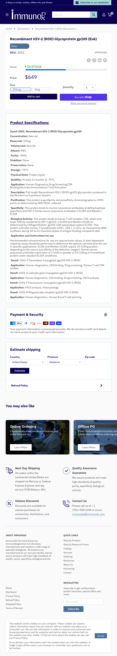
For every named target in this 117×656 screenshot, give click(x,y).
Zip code (90, 356)
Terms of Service (14, 608)
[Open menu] (7, 14)
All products (23, 28)
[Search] (93, 14)
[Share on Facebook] (89, 60)
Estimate (19, 370)
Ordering (67, 556)
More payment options (83, 103)
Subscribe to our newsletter (94, 2)
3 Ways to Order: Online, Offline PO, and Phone (29, 2)
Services (67, 552)
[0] (109, 14)
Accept (100, 635)
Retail (9, 588)
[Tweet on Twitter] (100, 60)
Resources (68, 560)
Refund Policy (19, 385)
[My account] (103, 14)
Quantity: (68, 87)
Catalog (67, 548)
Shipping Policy (13, 604)
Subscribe (73, 609)
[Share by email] (105, 60)
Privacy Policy (13, 596)
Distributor (11, 592)
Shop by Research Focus (76, 544)
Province (53, 356)
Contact (67, 572)
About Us (68, 564)
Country (15, 356)
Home (9, 28)
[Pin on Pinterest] (94, 60)
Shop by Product (71, 540)
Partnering (68, 568)
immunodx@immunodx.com (88, 514)
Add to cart (33, 96)
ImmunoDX (101, 52)
